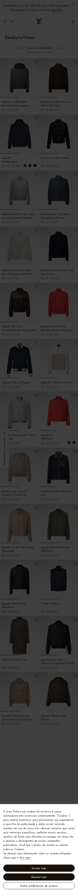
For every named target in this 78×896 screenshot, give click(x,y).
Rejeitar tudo (39, 877)
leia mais (25, 857)
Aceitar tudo (39, 868)
